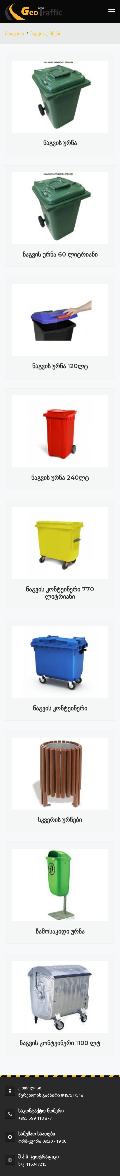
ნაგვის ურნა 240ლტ (60, 477)
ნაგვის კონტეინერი (60, 708)
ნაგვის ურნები (45, 33)
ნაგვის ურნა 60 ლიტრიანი (60, 254)
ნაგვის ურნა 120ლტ (60, 366)
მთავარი (14, 33)
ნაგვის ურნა (60, 143)
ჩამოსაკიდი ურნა (60, 931)
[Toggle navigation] (111, 13)
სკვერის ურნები (60, 820)
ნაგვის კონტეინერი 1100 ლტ (60, 1043)
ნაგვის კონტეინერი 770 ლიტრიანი (60, 593)
